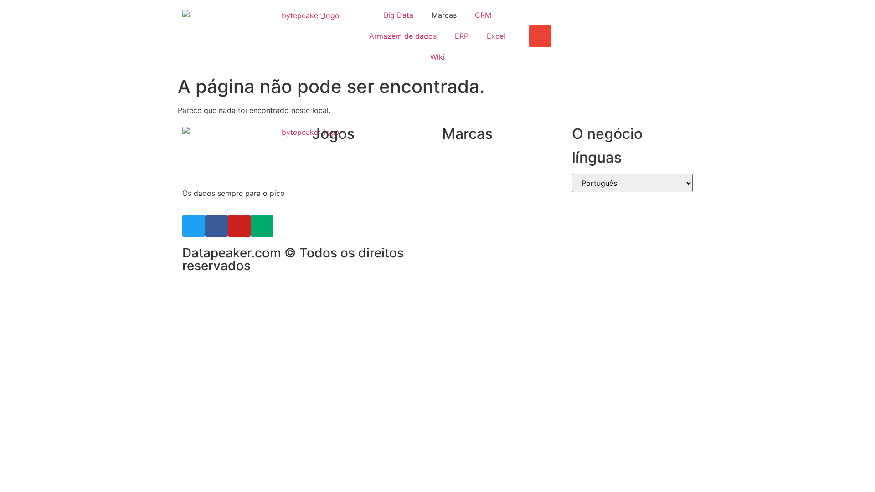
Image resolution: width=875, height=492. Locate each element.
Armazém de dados (403, 36)
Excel (496, 36)
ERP (461, 36)
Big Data (398, 15)
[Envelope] (540, 36)
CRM (483, 15)
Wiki (437, 57)
